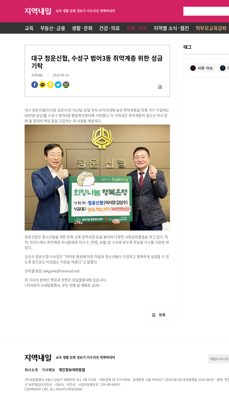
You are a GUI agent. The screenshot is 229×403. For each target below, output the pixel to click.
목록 (162, 314)
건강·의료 (109, 28)
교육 (29, 28)
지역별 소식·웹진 (171, 28)
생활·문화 (82, 28)
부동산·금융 (52, 28)
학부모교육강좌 (211, 28)
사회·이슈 (136, 28)
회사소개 (31, 369)
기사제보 (48, 369)
